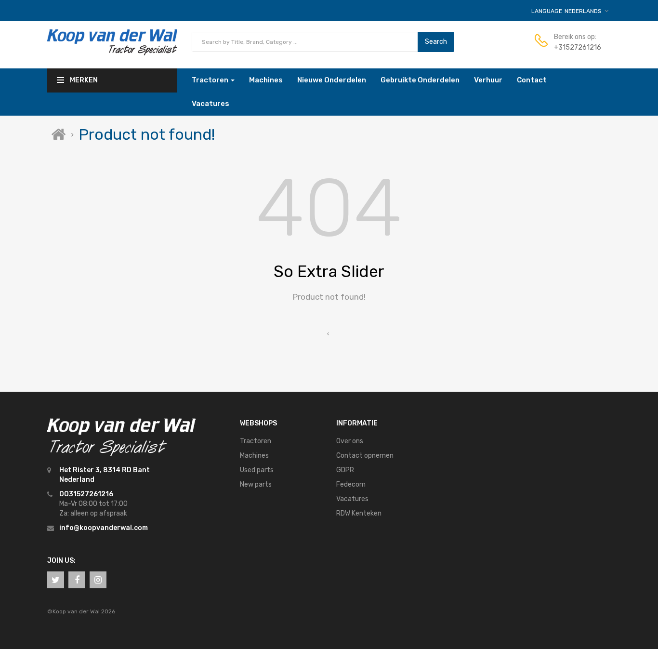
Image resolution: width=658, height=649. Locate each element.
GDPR (345, 470)
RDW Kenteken (359, 513)
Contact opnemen (365, 455)
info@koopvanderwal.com (103, 528)
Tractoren (255, 441)
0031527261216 (86, 494)
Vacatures (352, 499)
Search (436, 42)
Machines (254, 455)
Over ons (349, 441)
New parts (256, 484)
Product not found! (147, 134)
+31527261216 (577, 47)
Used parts (257, 470)
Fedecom (351, 484)
